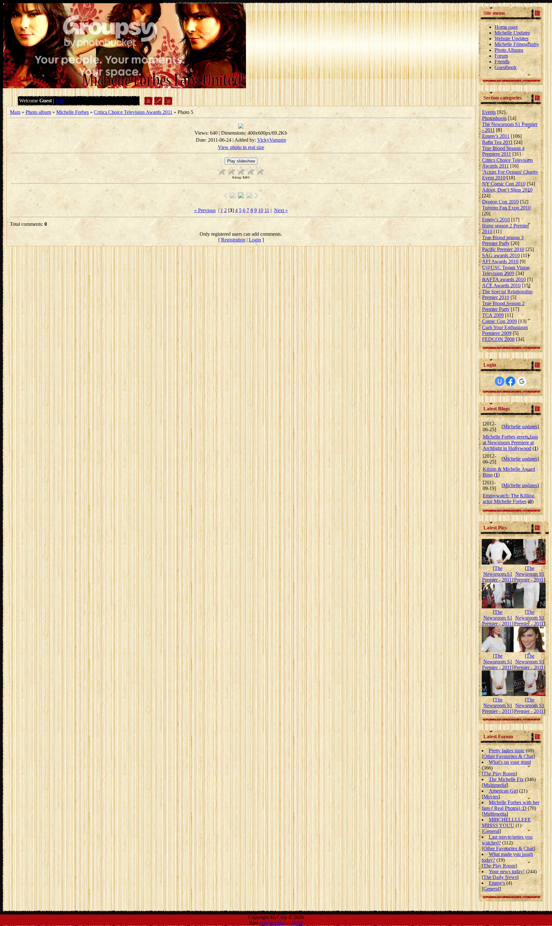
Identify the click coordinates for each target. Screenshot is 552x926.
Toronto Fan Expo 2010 (506, 207)
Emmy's (497, 883)
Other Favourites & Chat (508, 756)
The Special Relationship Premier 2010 (507, 294)
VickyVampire (271, 140)
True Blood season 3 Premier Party (503, 240)
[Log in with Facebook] (510, 381)
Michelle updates (520, 426)
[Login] (168, 103)
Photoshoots (494, 118)
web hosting (272, 923)
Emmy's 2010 (496, 219)
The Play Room (499, 773)
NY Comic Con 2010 (503, 183)
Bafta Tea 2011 (497, 142)
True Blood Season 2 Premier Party (503, 306)
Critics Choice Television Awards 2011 (133, 112)
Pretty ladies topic (507, 750)
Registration (233, 239)
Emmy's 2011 (496, 136)
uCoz (297, 923)
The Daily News (500, 877)
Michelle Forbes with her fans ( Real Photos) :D (510, 805)
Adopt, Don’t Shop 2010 (507, 190)
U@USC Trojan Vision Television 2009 (506, 270)
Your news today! (507, 871)
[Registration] (158, 103)
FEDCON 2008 (498, 339)
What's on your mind (510, 762)
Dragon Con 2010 (500, 201)
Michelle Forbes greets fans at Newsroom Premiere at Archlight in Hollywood (510, 442)
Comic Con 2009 (499, 321)
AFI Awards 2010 (500, 261)
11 (266, 210)
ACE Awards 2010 (501, 285)
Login (255, 239)
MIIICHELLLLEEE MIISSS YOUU (506, 822)
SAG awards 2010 (501, 255)
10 (260, 210)
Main (15, 112)
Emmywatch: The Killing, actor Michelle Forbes (509, 498)
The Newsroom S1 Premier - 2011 (497, 574)
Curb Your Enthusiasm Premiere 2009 (505, 330)
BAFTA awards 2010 (504, 279)
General (491, 831)
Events (489, 112)
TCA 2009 (493, 315)
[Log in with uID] (499, 381)
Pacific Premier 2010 (503, 249)
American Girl (503, 791)
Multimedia (494, 785)
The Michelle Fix (506, 779)
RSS (60, 100)
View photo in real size (241, 147)
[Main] (148, 103)
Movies (490, 796)
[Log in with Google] (522, 381)
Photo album (38, 112)
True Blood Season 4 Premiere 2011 (503, 151)
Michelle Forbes (72, 112)
